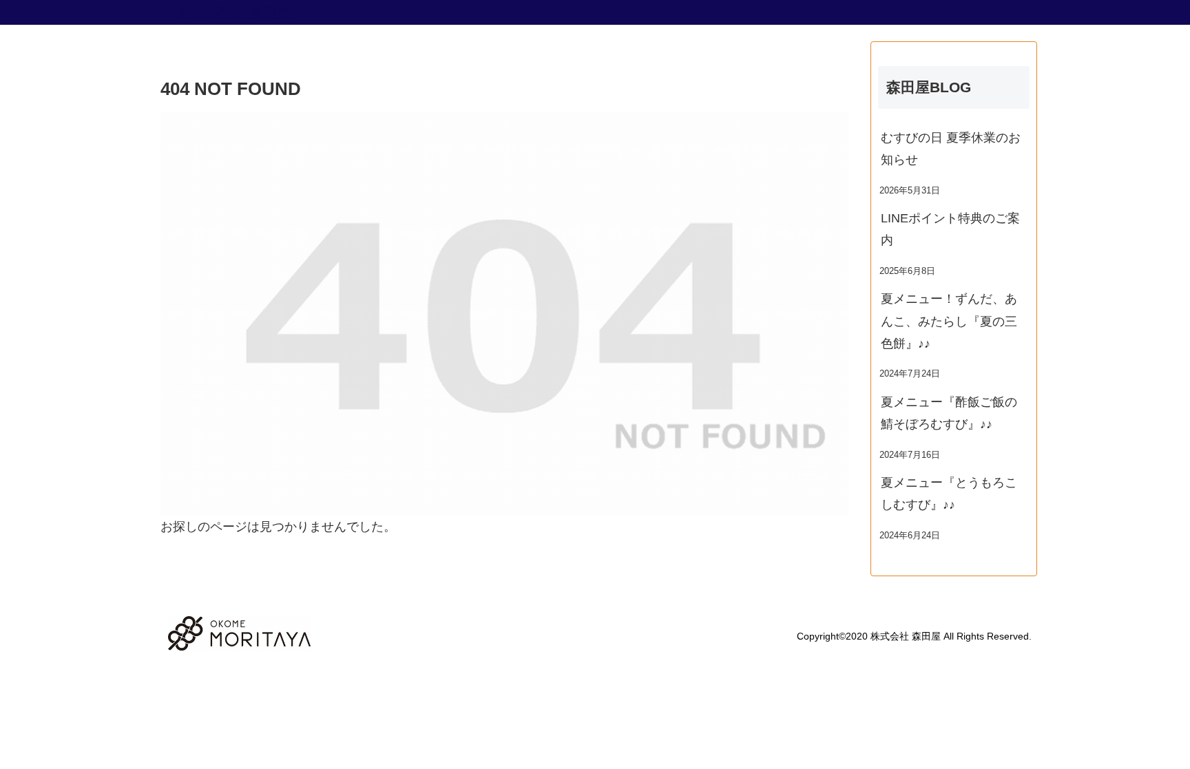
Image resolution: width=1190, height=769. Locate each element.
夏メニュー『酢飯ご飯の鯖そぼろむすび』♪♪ (949, 413)
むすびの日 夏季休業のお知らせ (951, 149)
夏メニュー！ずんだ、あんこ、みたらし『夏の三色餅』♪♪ (949, 321)
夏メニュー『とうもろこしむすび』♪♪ (949, 494)
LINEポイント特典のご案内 (950, 229)
